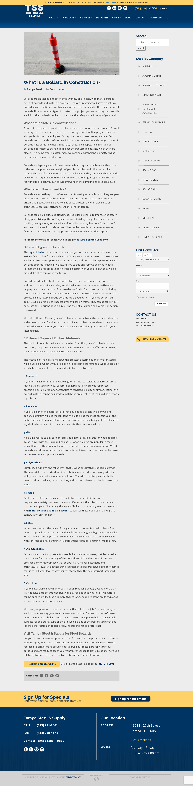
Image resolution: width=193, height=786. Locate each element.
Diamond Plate (151, 94)
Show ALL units (147, 297)
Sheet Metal (150, 179)
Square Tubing (151, 198)
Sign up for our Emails (130, 699)
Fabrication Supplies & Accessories (150, 108)
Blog (128, 17)
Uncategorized (152, 237)
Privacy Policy (73, 777)
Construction (57, 89)
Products (68, 17)
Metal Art (102, 17)
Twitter (125, 8)
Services (85, 17)
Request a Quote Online (42, 663)
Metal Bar (148, 151)
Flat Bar (147, 132)
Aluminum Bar (151, 75)
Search (141, 48)
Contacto (156, 17)
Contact (140, 17)
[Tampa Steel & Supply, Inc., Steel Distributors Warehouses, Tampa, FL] (33, 761)
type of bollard (37, 252)
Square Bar (149, 189)
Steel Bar (148, 217)
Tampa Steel (34, 89)
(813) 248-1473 (47, 733)
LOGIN (165, 8)
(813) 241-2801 (146, 8)
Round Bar (149, 170)
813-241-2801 (111, 2)
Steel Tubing (150, 227)
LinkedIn (114, 8)
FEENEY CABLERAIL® (153, 122)
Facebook (109, 8)
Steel (145, 208)
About (53, 17)
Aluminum (149, 66)
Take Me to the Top (140, 777)
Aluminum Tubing (153, 85)
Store (116, 17)
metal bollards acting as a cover (48, 510)
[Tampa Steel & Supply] (34, 10)
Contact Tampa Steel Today (44, 741)
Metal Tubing (151, 160)
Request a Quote (154, 339)
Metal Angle (150, 141)
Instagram (120, 8)
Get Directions (141, 740)
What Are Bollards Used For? (91, 239)
